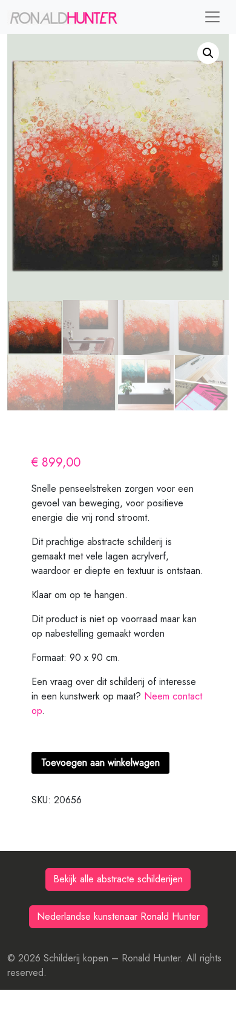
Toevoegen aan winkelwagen (100, 762)
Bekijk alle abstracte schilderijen (118, 879)
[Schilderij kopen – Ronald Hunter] (63, 17)
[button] (208, 53)
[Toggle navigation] (212, 16)
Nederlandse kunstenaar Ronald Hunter (118, 916)
